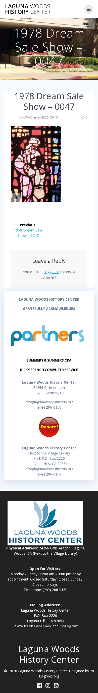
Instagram (69, 626)
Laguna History (27, 9)
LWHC (28, 117)
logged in (51, 271)
